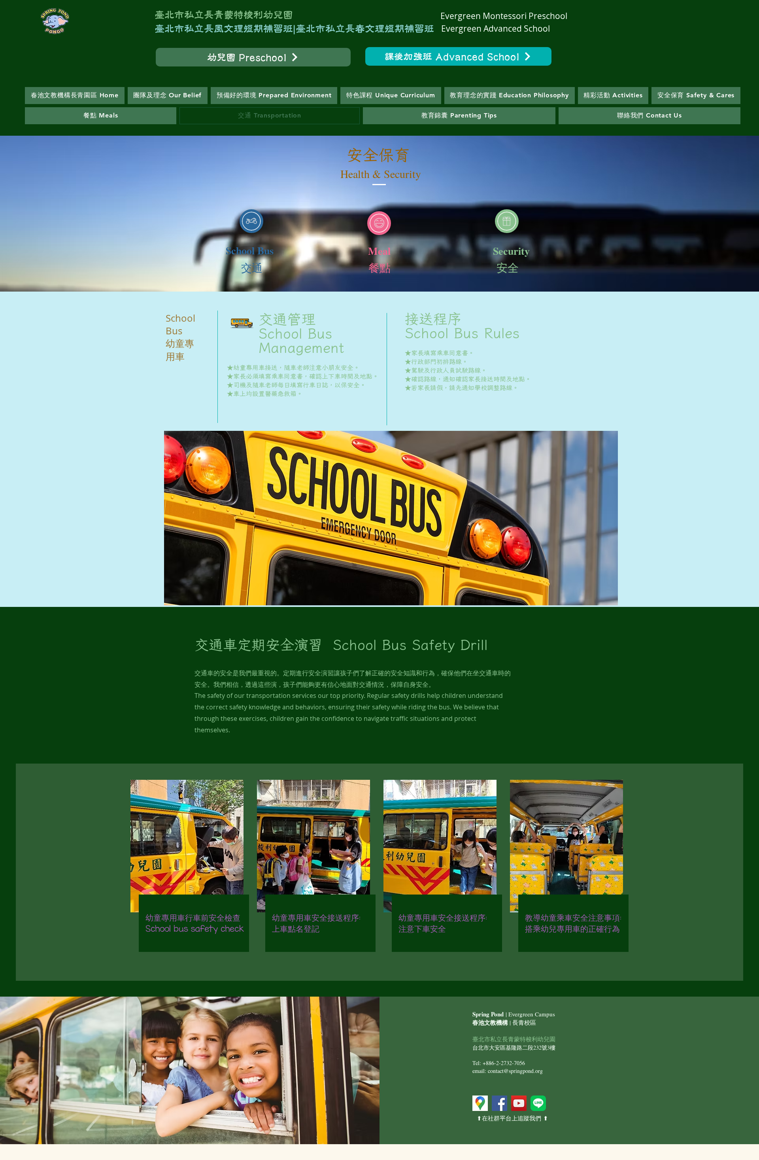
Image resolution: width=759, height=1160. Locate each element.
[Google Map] (480, 1103)
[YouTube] (519, 1103)
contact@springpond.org (515, 1071)
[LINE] (538, 1103)
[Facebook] (499, 1103)
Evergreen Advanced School (495, 28)
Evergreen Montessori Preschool (503, 15)
